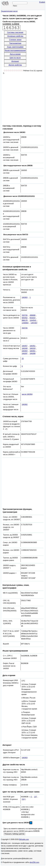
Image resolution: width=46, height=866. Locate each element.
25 (23, 358)
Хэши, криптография (15, 47)
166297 (24, 353)
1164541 (33, 320)
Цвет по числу (15, 58)
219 (23, 799)
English (42, 2)
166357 (24, 346)
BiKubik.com (24, 839)
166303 (24, 351)
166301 (32, 351)
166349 (24, 348)
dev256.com (34, 862)
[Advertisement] (23, 98)
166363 (24, 297)
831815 (32, 318)
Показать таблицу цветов (14, 834)
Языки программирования (15, 50)
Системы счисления (15, 32)
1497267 (34, 323)
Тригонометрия (15, 43)
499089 (32, 315)
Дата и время (15, 54)
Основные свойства (15, 36)
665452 (24, 318)
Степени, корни (15, 40)
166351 (32, 346)
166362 (24, 404)
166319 (32, 348)
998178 (24, 320)
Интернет (15, 61)
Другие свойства (15, 65)
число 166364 (27, 394)
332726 (24, 315)
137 (35, 797)
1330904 (25, 323)
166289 (32, 353)
